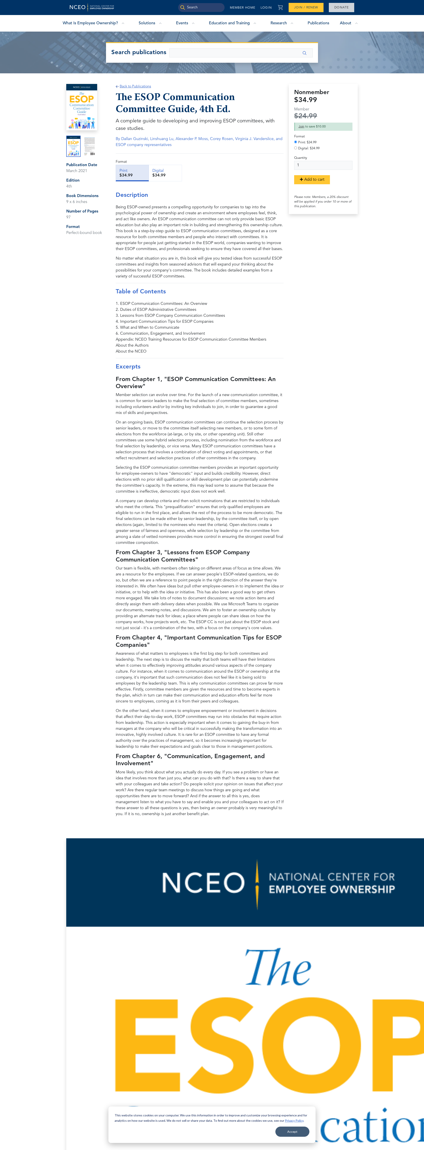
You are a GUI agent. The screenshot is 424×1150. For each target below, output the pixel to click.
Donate (341, 7)
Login (266, 7)
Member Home (242, 7)
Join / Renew (306, 7)
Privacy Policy (294, 1120)
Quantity (300, 158)
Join (301, 126)
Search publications (138, 53)
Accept (292, 1131)
